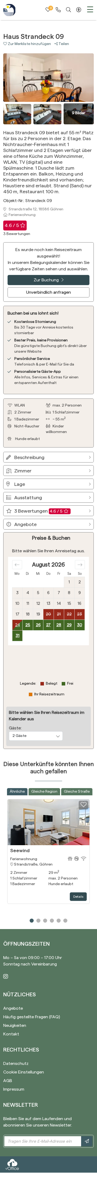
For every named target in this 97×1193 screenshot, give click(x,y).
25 (27, 625)
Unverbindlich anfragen (48, 292)
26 (38, 625)
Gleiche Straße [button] (77, 791)
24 (17, 625)
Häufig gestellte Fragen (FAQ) (31, 1017)
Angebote (13, 1008)
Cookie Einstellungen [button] (23, 1072)
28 (58, 625)
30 (79, 625)
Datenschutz (16, 1063)
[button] (28, 44)
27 (48, 625)
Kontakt (11, 1034)
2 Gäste (19, 736)
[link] (58, 10)
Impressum (13, 1089)
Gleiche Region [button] (44, 791)
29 (69, 625)
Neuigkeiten (14, 1025)
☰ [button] (90, 10)
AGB (7, 1081)
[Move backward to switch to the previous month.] (17, 564)
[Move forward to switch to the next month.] (80, 564)
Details (78, 896)
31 (17, 636)
